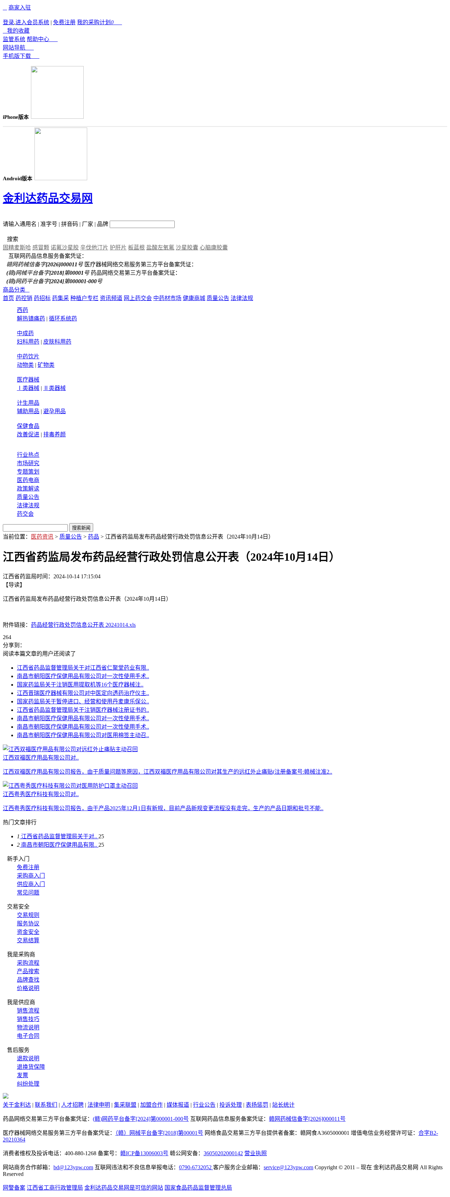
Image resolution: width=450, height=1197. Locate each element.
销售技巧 (28, 1019)
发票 (22, 1075)
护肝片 (118, 248)
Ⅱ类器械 (54, 388)
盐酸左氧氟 (160, 248)
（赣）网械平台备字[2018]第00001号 (159, 1133)
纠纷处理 (28, 1084)
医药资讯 (42, 537)
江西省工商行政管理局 (55, 1188)
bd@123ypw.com (73, 1167)
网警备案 (14, 1188)
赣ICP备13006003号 (144, 1153)
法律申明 (99, 1105)
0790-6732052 (196, 1167)
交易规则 (28, 915)
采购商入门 (31, 876)
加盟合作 (151, 1105)
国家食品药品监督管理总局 (198, 1188)
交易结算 (28, 940)
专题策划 (28, 472)
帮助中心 (42, 39)
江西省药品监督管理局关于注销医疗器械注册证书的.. (83, 710)
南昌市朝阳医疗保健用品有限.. (59, 845)
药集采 (60, 298)
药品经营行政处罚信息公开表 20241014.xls (83, 625)
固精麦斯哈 (17, 248)
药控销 (23, 298)
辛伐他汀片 (94, 248)
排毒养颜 (54, 434)
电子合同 (28, 1036)
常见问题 (28, 893)
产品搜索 (28, 971)
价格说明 (28, 988)
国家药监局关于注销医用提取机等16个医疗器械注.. (80, 685)
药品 (93, 537)
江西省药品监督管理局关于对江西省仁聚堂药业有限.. (83, 668)
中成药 (25, 333)
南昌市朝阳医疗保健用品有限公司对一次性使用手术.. (83, 676)
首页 (8, 298)
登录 (8, 22)
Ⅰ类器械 (28, 388)
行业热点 (28, 455)
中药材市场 (167, 298)
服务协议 (28, 923)
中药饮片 (28, 356)
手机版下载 (21, 56)
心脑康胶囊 (214, 248)
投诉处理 (230, 1105)
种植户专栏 (84, 298)
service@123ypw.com (288, 1167)
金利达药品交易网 (48, 198)
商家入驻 (19, 8)
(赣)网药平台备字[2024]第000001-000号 (141, 1119)
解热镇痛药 (31, 318)
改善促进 (28, 434)
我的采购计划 (99, 22)
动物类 (25, 365)
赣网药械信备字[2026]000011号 (307, 1119)
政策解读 (28, 489)
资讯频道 (111, 298)
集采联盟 (125, 1105)
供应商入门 (31, 884)
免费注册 (64, 22)
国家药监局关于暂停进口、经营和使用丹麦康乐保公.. (83, 701)
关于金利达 (17, 1105)
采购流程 (28, 963)
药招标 (42, 298)
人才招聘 (72, 1105)
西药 (22, 310)
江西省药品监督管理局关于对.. (59, 836)
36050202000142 (223, 1153)
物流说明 (28, 1027)
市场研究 (28, 463)
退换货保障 (31, 1067)
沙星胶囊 (187, 248)
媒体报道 (178, 1105)
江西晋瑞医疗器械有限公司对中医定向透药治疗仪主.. (83, 693)
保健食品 (28, 426)
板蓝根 (136, 248)
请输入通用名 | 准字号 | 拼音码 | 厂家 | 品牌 (55, 224)
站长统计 (283, 1105)
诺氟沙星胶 (65, 248)
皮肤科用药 (57, 342)
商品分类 (16, 290)
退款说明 (28, 1058)
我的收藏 (16, 31)
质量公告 (218, 298)
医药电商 (28, 480)
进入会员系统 (32, 22)
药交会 (25, 514)
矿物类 (46, 365)
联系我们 (46, 1105)
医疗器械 (28, 380)
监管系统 (14, 39)
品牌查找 (28, 980)
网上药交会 (138, 298)
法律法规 (242, 298)
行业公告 (204, 1105)
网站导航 (18, 48)
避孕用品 (54, 411)
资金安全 (28, 932)
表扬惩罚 (257, 1105)
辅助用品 (28, 411)
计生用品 (28, 403)
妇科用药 (28, 342)
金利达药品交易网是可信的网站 (123, 1188)
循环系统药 (63, 318)
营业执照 (255, 1153)
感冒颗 (40, 248)
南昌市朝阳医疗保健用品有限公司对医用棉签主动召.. (83, 735)
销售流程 (28, 1011)
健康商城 (194, 298)
